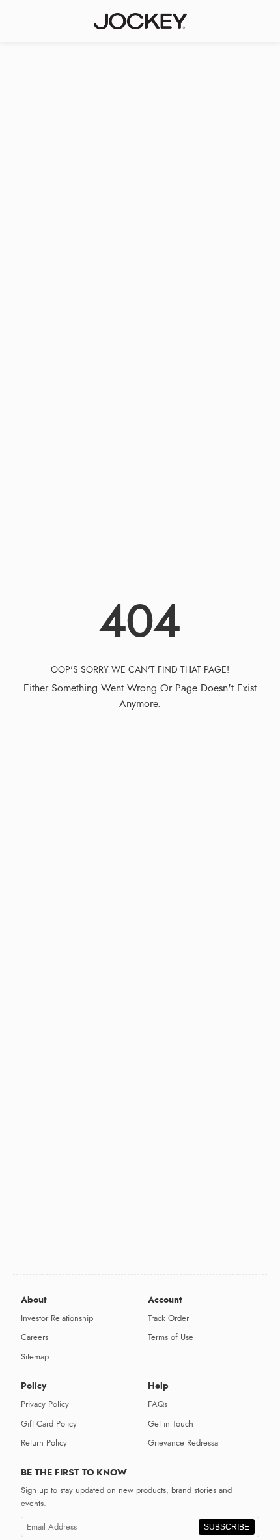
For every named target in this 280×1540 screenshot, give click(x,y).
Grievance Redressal (184, 1443)
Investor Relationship (57, 1318)
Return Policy (44, 1443)
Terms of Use (170, 1337)
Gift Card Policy (49, 1424)
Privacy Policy (45, 1404)
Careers (34, 1337)
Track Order (168, 1318)
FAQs (157, 1404)
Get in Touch (170, 1424)
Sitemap (35, 1357)
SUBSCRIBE (226, 1527)
